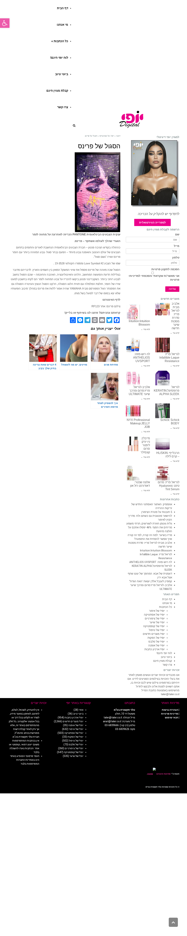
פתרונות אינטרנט (163, 774)
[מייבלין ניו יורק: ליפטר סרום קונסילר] (133, 443)
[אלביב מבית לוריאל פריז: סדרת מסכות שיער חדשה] (162, 309)
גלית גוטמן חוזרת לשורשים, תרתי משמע (149, 523)
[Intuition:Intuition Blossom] (133, 312)
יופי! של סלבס (156, 641)
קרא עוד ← (174, 333)
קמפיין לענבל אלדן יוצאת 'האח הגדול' (150, 581)
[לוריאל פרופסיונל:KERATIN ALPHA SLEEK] (162, 378)
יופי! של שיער (157, 622)
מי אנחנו (167, 603)
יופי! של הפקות (156, 637)
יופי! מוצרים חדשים (154, 634)
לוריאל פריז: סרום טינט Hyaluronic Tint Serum (168, 486)
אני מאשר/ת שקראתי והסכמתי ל (153, 277)
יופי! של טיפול (157, 630)
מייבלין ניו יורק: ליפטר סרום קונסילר (145, 445)
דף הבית (167, 599)
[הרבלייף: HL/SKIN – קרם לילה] (162, 443)
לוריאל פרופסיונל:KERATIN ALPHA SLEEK (166, 391)
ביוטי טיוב (166, 657)
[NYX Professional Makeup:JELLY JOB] (133, 410)
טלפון (175, 257)
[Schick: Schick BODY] (162, 410)
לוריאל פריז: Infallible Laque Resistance (169, 358)
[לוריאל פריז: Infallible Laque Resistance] (162, 345)
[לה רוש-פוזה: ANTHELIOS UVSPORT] (133, 345)
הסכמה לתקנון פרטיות (165, 269)
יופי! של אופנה (156, 645)
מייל (176, 246)
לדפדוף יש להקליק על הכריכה (158, 214)
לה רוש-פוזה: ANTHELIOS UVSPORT (141, 358)
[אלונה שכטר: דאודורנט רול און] (133, 473)
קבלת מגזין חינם (162, 660)
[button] (4, 23)
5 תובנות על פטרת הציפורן (156, 512)
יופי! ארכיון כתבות (154, 649)
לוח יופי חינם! (164, 653)
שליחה (172, 289)
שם (177, 234)
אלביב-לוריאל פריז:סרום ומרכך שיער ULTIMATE (139, 391)
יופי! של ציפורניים (155, 618)
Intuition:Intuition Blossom (156, 550)
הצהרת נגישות (170, 709)
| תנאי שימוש (172, 717)
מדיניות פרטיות (169, 713)
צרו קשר (167, 664)
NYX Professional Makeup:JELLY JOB (138, 423)
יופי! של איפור (157, 610)
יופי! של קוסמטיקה (154, 626)
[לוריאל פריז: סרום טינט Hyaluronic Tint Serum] (162, 473)
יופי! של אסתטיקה (154, 614)
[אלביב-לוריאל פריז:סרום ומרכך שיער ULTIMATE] (133, 378)
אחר (81, 709)
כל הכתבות (165, 607)
